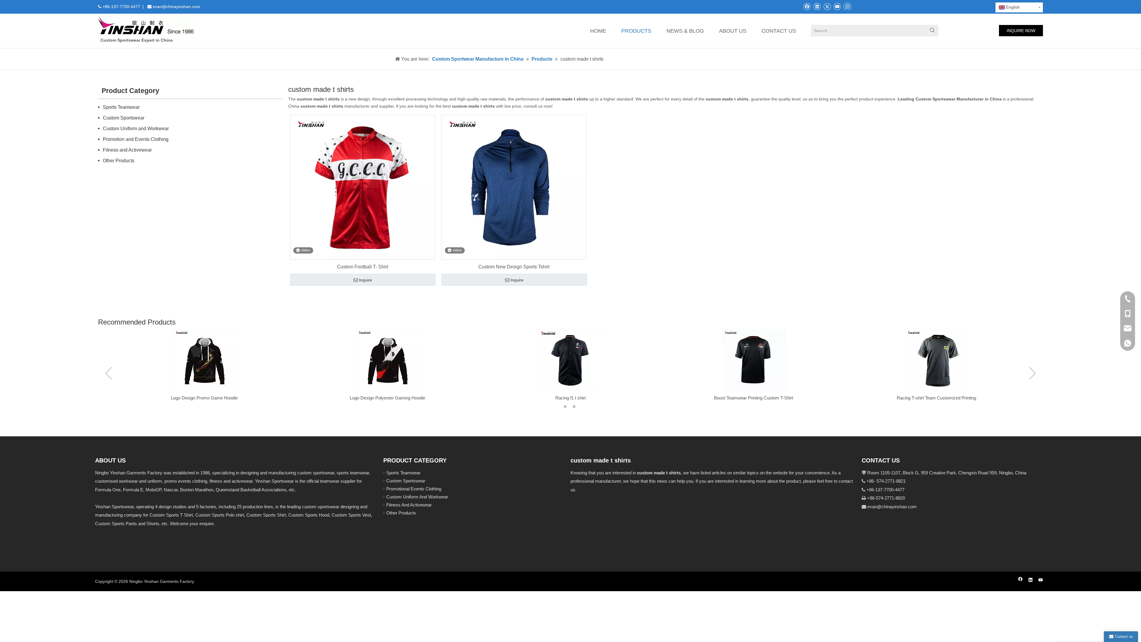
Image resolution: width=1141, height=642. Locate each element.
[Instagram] (847, 6)
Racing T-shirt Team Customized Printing (753, 397)
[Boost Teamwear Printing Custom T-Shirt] (570, 360)
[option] (204, 365)
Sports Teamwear (121, 107)
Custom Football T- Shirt (362, 266)
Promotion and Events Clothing (135, 139)
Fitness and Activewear (127, 149)
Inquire (365, 280)
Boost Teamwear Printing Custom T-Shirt (570, 397)
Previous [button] (108, 373)
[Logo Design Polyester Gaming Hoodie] (204, 360)
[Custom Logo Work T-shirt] (937, 360)
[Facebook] (807, 6)
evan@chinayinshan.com (892, 506)
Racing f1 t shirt (387, 397)
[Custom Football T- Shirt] (362, 186)
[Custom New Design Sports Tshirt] (514, 186)
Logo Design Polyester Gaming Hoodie (204, 397)
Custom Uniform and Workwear (136, 128)
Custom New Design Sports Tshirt (513, 266)
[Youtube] (837, 6)
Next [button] (1032, 373)
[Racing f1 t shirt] (387, 360)
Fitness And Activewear (409, 504)
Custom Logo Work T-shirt (936, 397)
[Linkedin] (817, 6)
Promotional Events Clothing (413, 488)
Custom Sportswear (123, 117)
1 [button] (566, 407)
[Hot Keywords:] (932, 30)
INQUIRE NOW (1021, 30)
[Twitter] (827, 6)
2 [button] (575, 407)
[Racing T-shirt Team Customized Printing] (754, 360)
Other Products (118, 160)
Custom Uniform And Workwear (417, 496)
